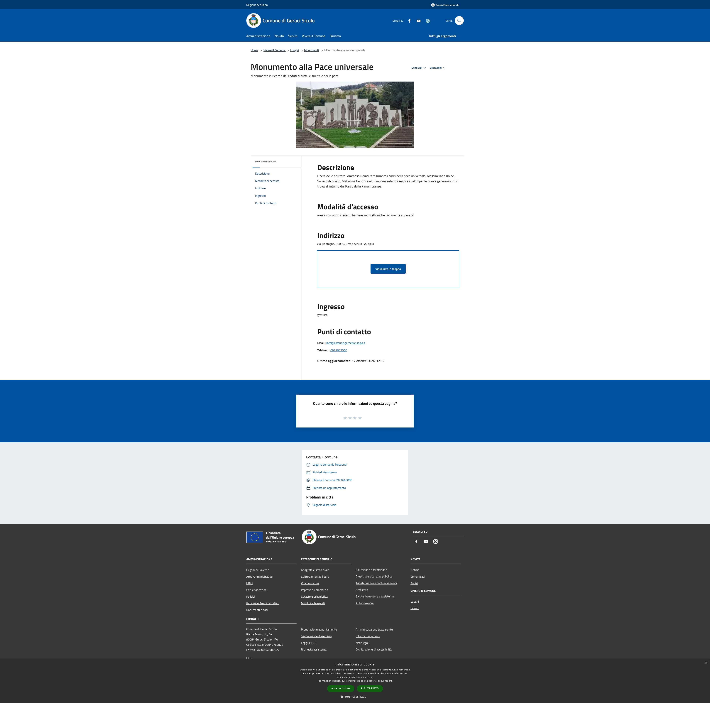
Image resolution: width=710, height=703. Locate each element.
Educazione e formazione (371, 569)
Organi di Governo (257, 570)
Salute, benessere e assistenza (375, 596)
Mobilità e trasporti (313, 603)
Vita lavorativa (310, 583)
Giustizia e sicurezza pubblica (374, 576)
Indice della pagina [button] (265, 161)
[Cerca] (459, 20)
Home (254, 50)
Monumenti (311, 50)
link (390, 680)
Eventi (414, 608)
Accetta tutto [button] (340, 688)
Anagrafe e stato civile (315, 570)
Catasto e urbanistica (314, 596)
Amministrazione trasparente (374, 629)
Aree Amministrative (259, 576)
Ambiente (362, 589)
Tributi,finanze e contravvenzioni (376, 583)
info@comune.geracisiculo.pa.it (345, 343)
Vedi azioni (436, 68)
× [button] (705, 662)
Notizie (414, 570)
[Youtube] (417, 20)
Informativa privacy (368, 636)
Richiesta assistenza (314, 649)
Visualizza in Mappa (388, 269)
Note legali (362, 643)
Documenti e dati (257, 610)
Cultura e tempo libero (315, 576)
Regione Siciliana (257, 5)
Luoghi (294, 50)
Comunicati (417, 576)
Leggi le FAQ (309, 643)
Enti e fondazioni (256, 590)
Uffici (249, 583)
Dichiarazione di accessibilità (374, 649)
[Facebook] (408, 20)
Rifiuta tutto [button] (370, 688)
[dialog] (355, 681)
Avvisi (414, 583)
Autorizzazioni (365, 603)
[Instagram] (426, 20)
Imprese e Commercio (314, 590)
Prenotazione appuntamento (319, 629)
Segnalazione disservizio (316, 636)
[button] (354, 697)
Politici (250, 596)
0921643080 (338, 350)
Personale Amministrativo (262, 603)
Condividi (417, 68)
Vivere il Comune (274, 50)
